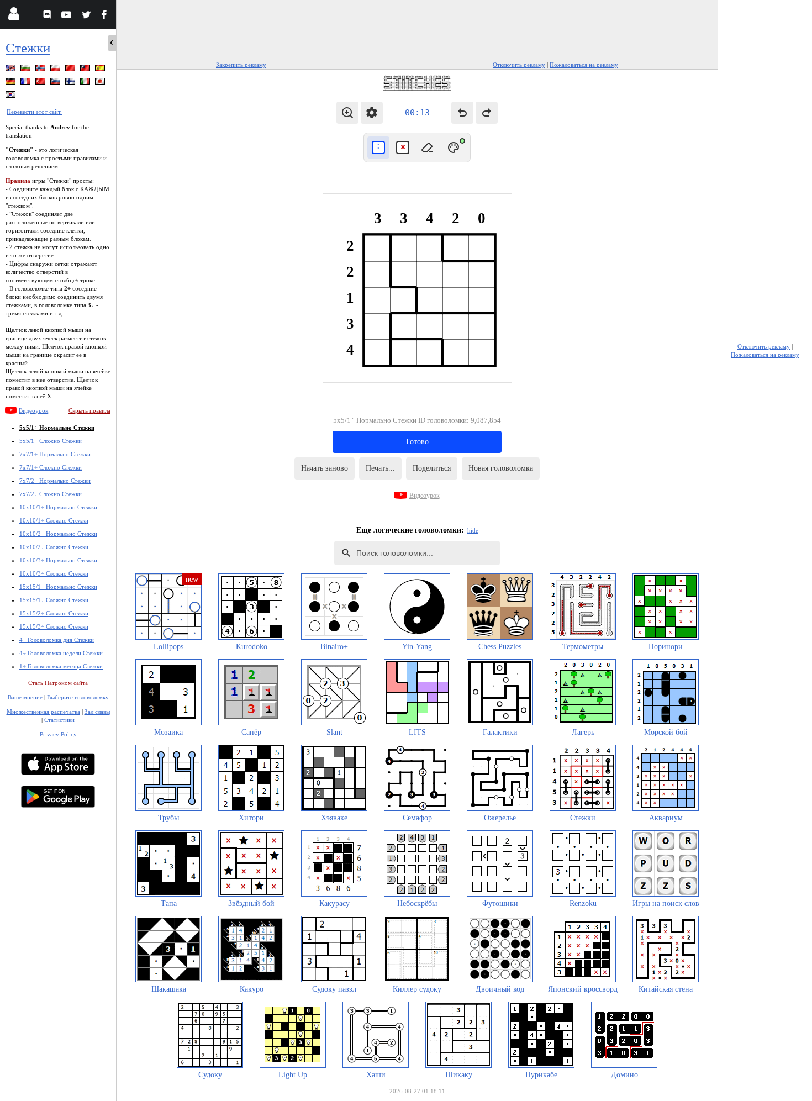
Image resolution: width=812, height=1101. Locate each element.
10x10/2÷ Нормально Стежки (58, 533)
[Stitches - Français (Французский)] (26, 83)
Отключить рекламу (519, 64)
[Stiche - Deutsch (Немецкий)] (12, 83)
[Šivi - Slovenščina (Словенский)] (56, 83)
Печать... (380, 468)
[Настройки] (372, 113)
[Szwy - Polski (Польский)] (56, 70)
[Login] (13, 16)
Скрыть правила (89, 410)
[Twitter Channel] (87, 16)
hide (472, 530)
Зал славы (97, 711)
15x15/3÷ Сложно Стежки (53, 626)
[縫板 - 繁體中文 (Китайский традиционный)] (86, 70)
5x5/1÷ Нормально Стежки (56, 427)
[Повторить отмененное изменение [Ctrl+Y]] (487, 113)
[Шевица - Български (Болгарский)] (26, 70)
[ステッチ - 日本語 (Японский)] (101, 83)
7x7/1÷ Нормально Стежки (55, 454)
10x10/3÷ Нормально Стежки (58, 560)
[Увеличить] (347, 113)
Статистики (59, 720)
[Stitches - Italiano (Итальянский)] (86, 83)
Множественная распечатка (43, 711)
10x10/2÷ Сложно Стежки (53, 547)
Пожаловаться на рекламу (584, 64)
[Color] (453, 147)
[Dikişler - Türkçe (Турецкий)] (41, 83)
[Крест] (403, 147)
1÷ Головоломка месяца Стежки (61, 666)
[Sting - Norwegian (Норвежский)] (41, 70)
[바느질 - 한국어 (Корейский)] (12, 96)
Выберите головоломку (78, 697)
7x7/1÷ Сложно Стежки (50, 467)
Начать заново (324, 468)
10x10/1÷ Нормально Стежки (58, 507)
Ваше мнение (25, 697)
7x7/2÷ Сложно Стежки (50, 494)
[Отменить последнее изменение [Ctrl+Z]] (462, 113)
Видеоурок (33, 410)
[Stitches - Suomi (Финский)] (71, 83)
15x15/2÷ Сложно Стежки (53, 613)
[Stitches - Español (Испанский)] (101, 70)
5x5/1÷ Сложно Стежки (50, 441)
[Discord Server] (48, 16)
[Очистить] (427, 147)
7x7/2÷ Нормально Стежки (55, 480)
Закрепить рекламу (241, 64)
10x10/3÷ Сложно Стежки (53, 573)
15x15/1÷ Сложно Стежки (53, 600)
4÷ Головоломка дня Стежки (56, 639)
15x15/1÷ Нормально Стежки (58, 586)
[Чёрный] (378, 147)
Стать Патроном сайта (58, 682)
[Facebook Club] (106, 16)
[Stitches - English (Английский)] (12, 70)
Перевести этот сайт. (34, 111)
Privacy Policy (58, 734)
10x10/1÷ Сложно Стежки (53, 520)
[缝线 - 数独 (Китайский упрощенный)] (71, 70)
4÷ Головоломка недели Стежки (61, 653)
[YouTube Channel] (67, 16)
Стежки (28, 47)
